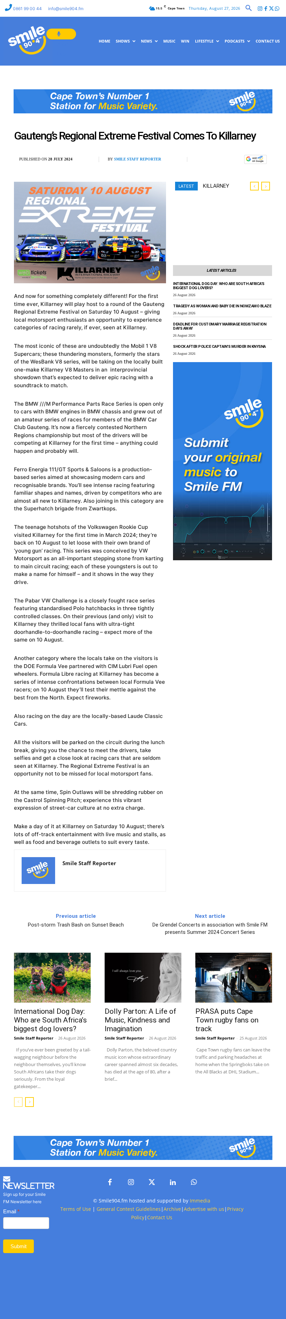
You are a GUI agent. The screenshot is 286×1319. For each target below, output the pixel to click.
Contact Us (159, 1217)
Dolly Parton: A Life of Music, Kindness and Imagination (140, 1020)
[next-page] (29, 1102)
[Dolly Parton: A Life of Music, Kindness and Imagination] (143, 978)
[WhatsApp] (235, 160)
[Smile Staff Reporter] (38, 870)
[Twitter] (271, 9)
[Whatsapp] (277, 9)
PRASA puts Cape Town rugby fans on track (226, 1020)
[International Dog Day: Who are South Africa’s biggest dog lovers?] (52, 978)
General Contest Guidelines (129, 1209)
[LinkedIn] (172, 1182)
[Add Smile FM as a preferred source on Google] (255, 162)
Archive (172, 1209)
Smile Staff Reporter (137, 159)
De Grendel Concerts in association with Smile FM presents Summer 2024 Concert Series (210, 928)
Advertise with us (204, 1209)
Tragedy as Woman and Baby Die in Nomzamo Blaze (222, 306)
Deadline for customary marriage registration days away (219, 326)
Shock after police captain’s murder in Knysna (219, 346)
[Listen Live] (61, 34)
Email (11, 1211)
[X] (219, 160)
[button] (248, 8)
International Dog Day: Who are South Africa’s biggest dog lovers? (218, 286)
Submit (18, 1246)
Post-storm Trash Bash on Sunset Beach (76, 925)
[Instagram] (260, 9)
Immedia (200, 1200)
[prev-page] (18, 1102)
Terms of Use (75, 1209)
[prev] (254, 186)
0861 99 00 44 (28, 8)
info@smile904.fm (65, 8)
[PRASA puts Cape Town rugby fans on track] (233, 978)
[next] (265, 186)
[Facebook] (266, 9)
